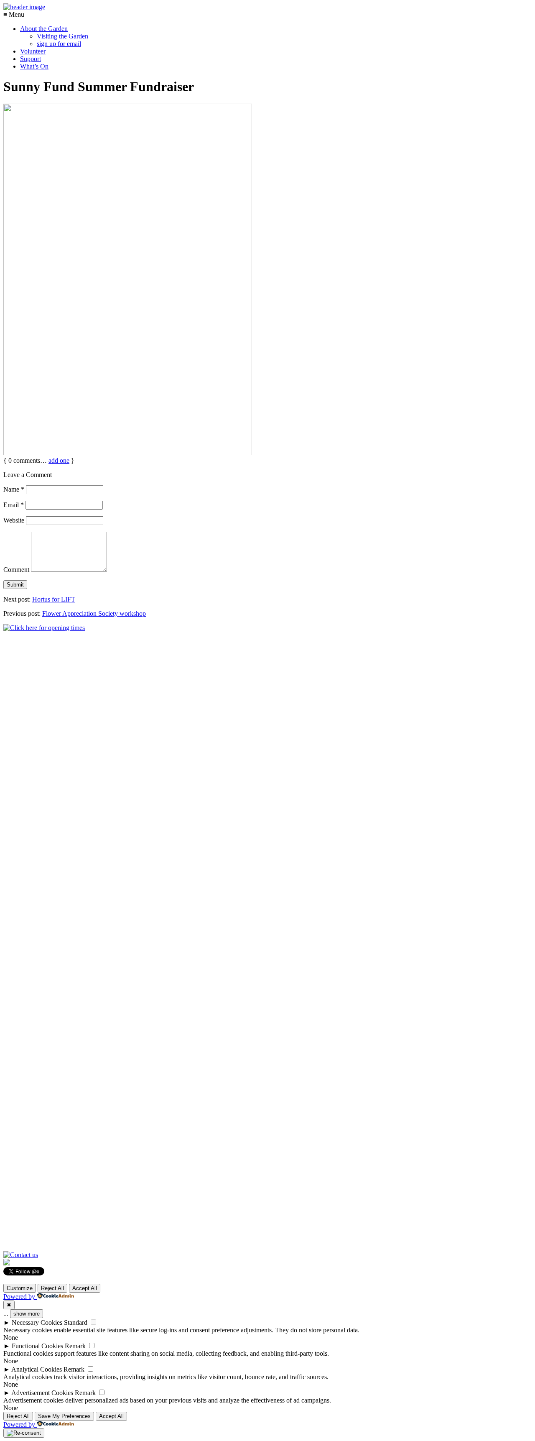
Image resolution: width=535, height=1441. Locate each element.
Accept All (84, 1288)
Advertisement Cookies (42, 1392)
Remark (75, 1345)
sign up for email (59, 43)
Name (13, 489)
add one (58, 460)
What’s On (34, 66)
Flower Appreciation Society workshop (94, 613)
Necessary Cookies (37, 1322)
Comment (16, 569)
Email (13, 504)
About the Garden (44, 28)
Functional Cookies (37, 1345)
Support (30, 58)
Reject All (52, 1288)
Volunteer (33, 51)
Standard (75, 1322)
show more (26, 1314)
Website (13, 520)
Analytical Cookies (36, 1369)
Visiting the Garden (62, 36)
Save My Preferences (64, 1416)
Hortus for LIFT (53, 599)
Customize (20, 1288)
